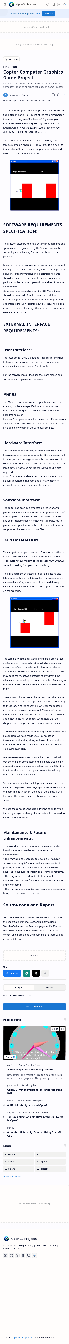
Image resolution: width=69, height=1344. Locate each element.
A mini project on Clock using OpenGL (30, 1069)
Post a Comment (34, 1006)
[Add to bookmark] (62, 1029)
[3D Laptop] (50, 1162)
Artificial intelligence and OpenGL (28, 1105)
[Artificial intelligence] (33, 1100)
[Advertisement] (34, 1297)
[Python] (33, 1085)
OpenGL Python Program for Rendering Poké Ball (34, 1091)
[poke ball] (25, 1085)
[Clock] (22, 1065)
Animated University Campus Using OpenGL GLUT (34, 1134)
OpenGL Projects (26, 4)
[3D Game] (18, 1162)
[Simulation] (26, 1112)
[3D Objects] (18, 1169)
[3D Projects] (50, 1169)
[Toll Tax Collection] (40, 1112)
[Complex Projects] (34, 1065)
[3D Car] (50, 1154)
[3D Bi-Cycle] (18, 1154)
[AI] (22, 1100)
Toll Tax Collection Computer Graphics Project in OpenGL (35, 1118)
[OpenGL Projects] (11, 4)
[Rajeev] (18, 94)
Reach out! (48, 13)
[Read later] (53, 94)
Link (38, 13)
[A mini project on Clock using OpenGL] (34, 1043)
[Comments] (55, 1029)
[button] (4, 4)
